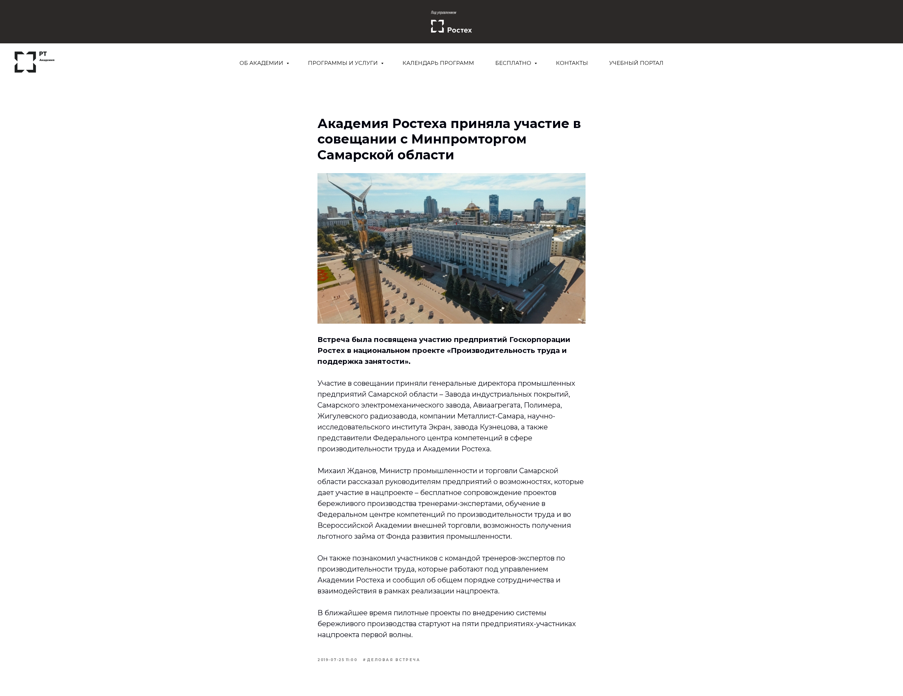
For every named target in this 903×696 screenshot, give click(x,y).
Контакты (572, 63)
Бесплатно (514, 63)
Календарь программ (438, 63)
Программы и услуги (343, 63)
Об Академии (262, 63)
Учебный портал (636, 63)
